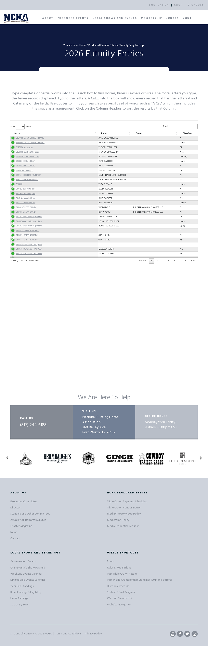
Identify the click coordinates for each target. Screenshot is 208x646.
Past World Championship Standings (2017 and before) (139, 580)
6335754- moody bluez (25, 198)
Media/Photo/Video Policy (124, 513)
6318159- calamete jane (25, 189)
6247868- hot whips (24, 147)
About (47, 18)
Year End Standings (22, 586)
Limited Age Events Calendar (27, 580)
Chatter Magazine (21, 526)
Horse (17, 133)
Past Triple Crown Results (122, 574)
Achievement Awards (23, 561)
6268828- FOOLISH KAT (25, 161)
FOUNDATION (159, 5)
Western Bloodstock (119, 598)
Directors (16, 507)
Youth (188, 18)
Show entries (20, 126)
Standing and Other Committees (30, 513)
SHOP (178, 5)
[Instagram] (195, 634)
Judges (172, 18)
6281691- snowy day (24, 170)
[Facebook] (180, 634)
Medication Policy (118, 520)
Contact (15, 538)
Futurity (114, 45)
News (13, 532)
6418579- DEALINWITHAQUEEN (29, 244)
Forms (110, 561)
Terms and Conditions (68, 633)
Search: (166, 126)
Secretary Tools (19, 604)
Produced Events (73, 18)
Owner (139, 133)
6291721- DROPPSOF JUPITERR (28, 175)
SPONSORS (196, 5)
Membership (151, 18)
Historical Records (118, 586)
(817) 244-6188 (33, 425)
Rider (104, 133)
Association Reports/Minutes (28, 520)
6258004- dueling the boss (27, 152)
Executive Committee (23, 501)
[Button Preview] (7, 459)
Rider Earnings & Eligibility (25, 592)
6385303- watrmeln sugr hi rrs (29, 216)
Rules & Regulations (119, 567)
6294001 (19, 184)
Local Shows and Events (114, 18)
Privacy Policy (93, 633)
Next (193, 260)
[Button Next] (201, 459)
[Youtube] (173, 634)
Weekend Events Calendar (26, 574)
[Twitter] (187, 634)
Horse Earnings (19, 598)
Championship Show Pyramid (27, 567)
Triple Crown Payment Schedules (127, 501)
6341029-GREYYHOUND (26, 207)
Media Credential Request (123, 526)
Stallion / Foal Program (121, 592)
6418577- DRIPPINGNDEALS (27, 230)
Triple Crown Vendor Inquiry (124, 507)
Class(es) (187, 133)
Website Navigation (119, 604)
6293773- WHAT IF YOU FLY (27, 179)
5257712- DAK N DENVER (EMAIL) (30, 138)
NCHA (48, 633)
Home (82, 45)
